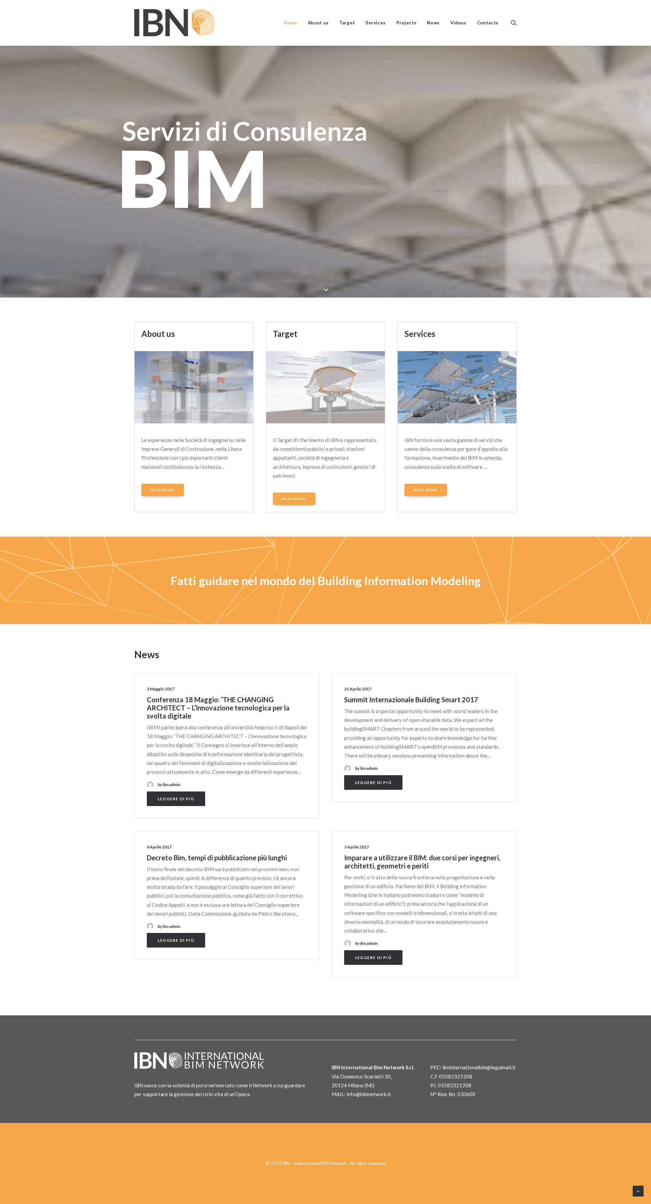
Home (290, 22)
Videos (458, 22)
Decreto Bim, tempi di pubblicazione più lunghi (217, 858)
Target (347, 22)
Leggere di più (176, 798)
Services (376, 22)
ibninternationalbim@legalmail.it (479, 1067)
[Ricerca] (514, 22)
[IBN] (174, 22)
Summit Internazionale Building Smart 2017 (411, 699)
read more (163, 490)
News (433, 22)
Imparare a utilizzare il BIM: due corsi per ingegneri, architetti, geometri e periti (422, 862)
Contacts (487, 22)
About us (318, 22)
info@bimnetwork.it (369, 1094)
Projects (406, 22)
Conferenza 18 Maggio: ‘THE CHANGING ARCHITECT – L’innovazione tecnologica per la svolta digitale (218, 707)
